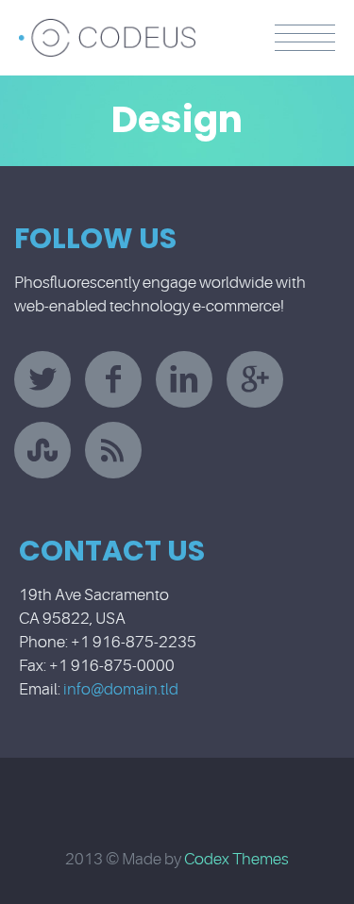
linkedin (184, 379)
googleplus (255, 379)
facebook (113, 379)
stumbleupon (42, 450)
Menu (305, 38)
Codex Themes (236, 859)
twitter (42, 379)
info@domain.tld (120, 689)
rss (113, 450)
